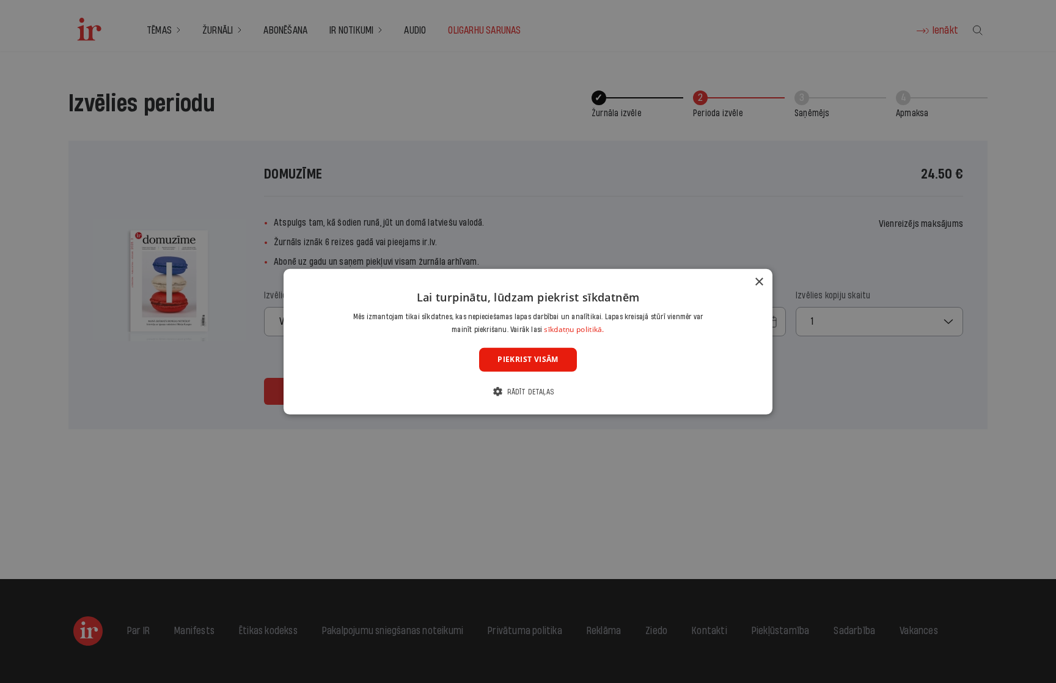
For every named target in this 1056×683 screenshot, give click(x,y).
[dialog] (528, 341)
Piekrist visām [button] (528, 359)
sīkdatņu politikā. (574, 329)
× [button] (758, 281)
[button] (528, 391)
